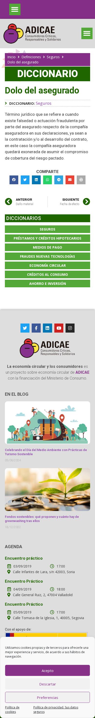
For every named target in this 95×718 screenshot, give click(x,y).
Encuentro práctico (24, 558)
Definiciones (31, 57)
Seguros (53, 57)
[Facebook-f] (36, 328)
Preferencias (47, 697)
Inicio (11, 57)
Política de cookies (12, 709)
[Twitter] (24, 328)
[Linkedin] (47, 328)
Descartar (47, 684)
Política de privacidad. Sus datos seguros (55, 709)
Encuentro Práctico (24, 581)
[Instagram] (70, 328)
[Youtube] (58, 328)
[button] (15, 9)
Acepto (48, 670)
